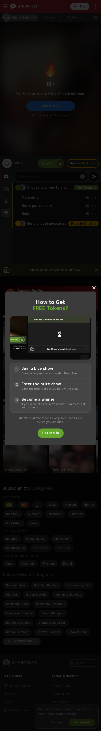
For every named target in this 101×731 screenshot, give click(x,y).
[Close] (94, 287)
